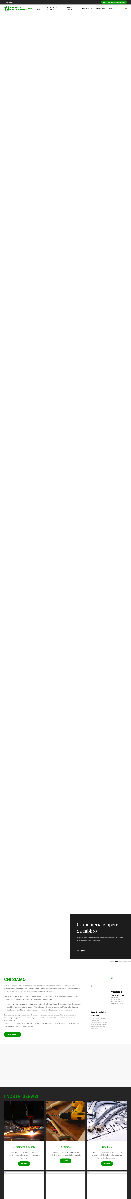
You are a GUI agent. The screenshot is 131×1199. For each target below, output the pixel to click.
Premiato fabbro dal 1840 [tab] (112, 961)
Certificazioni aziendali (52, 8)
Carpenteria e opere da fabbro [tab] (116, 961)
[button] (99, 1007)
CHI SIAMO (12, 1034)
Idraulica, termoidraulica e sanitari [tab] (125, 961)
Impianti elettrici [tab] (129, 961)
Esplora (82, 950)
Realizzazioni (87, 8)
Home (30, 8)
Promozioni (100, 8)
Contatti (112, 8)
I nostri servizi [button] (69, 8)
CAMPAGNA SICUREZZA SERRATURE (114, 2)
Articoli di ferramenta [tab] (120, 961)
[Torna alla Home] (16, 8)
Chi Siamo (39, 8)
